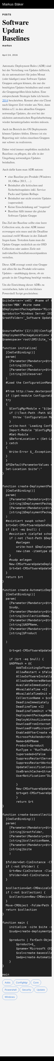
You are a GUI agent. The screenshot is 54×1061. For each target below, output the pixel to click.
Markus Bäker (12, 4)
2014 (5, 100)
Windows (10, 996)
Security (26, 989)
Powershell (11, 989)
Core (36, 982)
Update (41, 989)
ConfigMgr (22, 982)
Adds (7, 982)
